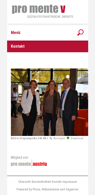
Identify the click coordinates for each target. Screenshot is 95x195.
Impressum (70, 182)
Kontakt (57, 182)
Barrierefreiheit (41, 182)
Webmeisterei (50, 189)
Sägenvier (72, 189)
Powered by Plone (28, 189)
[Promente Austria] (29, 163)
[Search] (80, 32)
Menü (15, 32)
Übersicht (24, 182)
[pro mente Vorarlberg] (47, 12)
